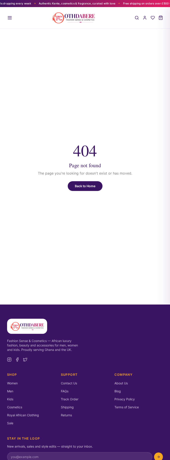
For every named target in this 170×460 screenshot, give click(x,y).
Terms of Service (126, 407)
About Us (121, 383)
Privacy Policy (124, 399)
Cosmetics (14, 407)
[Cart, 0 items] (160, 18)
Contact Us (69, 383)
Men (10, 391)
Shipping (67, 407)
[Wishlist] (153, 18)
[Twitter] (25, 359)
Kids (10, 399)
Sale (10, 423)
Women (12, 383)
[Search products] (137, 18)
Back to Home (85, 186)
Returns (66, 415)
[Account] (145, 18)
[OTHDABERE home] (73, 18)
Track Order (69, 399)
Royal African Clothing (23, 415)
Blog (117, 391)
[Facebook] (17, 359)
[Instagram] (9, 359)
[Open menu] (9, 17)
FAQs (64, 391)
